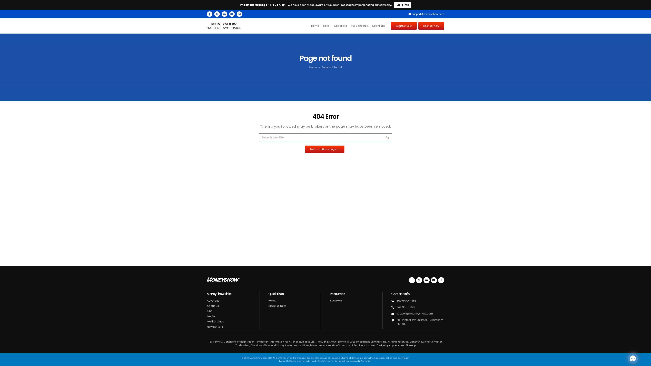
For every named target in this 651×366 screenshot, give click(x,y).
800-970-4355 (406, 301)
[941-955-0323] (394, 307)
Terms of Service (350, 358)
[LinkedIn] (224, 14)
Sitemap (411, 345)
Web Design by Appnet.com (387, 345)
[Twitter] (217, 14)
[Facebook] (209, 14)
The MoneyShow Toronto (331, 341)
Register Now (277, 306)
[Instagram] (239, 14)
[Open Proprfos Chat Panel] (633, 358)
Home (313, 67)
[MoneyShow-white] (223, 279)
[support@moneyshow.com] (394, 314)
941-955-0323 (406, 307)
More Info (403, 5)
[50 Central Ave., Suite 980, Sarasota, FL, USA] (394, 320)
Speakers (336, 300)
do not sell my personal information (352, 361)
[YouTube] (232, 14)
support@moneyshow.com (415, 314)
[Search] (388, 138)
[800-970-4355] (394, 301)
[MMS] (224, 26)
